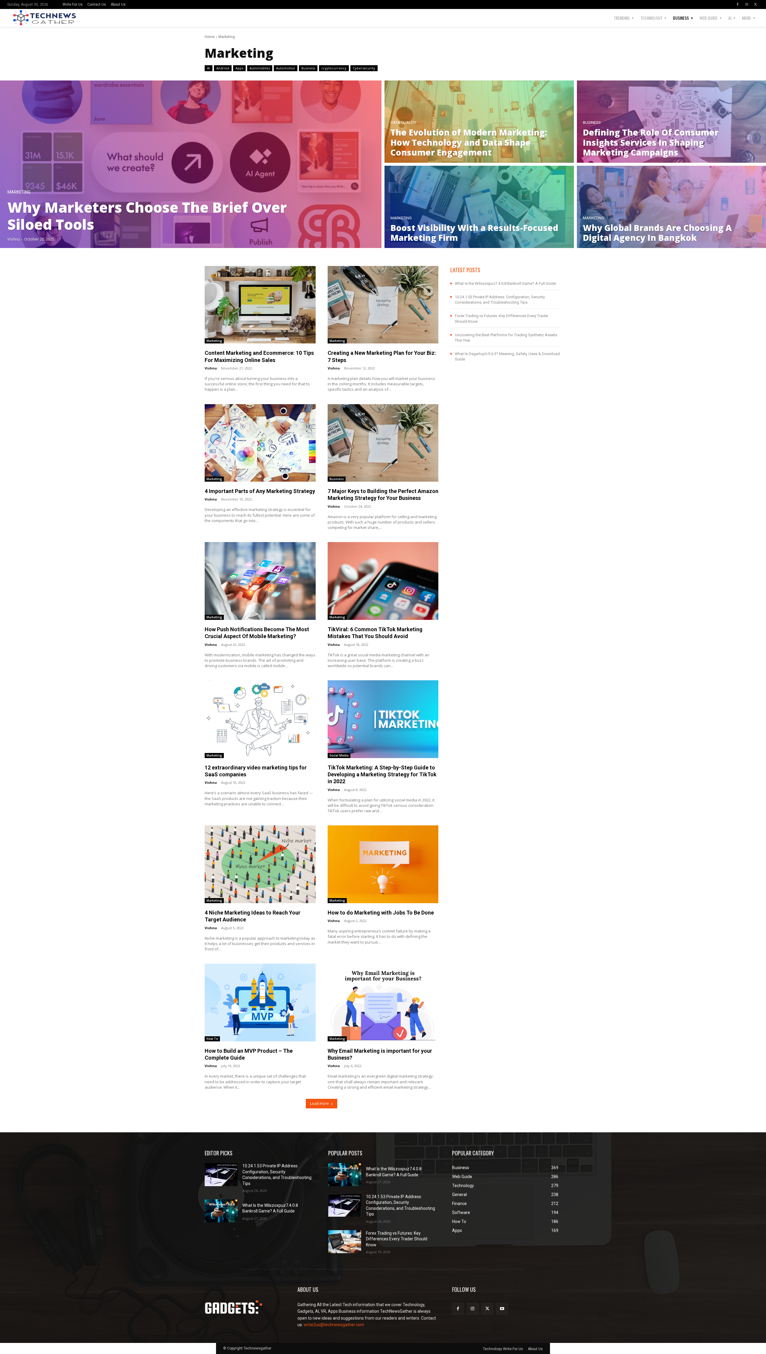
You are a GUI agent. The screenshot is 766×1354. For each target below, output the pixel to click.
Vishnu (211, 368)
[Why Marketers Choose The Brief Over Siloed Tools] (191, 164)
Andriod (222, 68)
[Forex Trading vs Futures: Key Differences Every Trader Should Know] (344, 1241)
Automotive (285, 68)
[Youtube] (502, 1309)
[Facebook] (737, 4)
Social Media (339, 755)
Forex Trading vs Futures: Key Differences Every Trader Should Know (396, 1239)
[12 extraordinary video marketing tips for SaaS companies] (260, 719)
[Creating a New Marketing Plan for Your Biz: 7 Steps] (383, 304)
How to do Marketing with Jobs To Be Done (381, 912)
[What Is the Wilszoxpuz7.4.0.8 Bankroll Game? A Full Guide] (221, 1210)
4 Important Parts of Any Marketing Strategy (260, 491)
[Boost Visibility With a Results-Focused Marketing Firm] (479, 207)
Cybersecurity (364, 68)
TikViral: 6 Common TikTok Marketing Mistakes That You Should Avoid (375, 632)
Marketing (19, 192)
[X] (755, 4)
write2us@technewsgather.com (334, 1324)
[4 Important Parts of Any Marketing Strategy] (260, 443)
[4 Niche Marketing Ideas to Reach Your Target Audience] (260, 864)
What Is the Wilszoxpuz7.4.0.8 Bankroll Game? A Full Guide (505, 283)
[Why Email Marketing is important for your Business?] (383, 1002)
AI (208, 68)
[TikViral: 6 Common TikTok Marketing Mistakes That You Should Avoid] (383, 581)
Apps (239, 68)
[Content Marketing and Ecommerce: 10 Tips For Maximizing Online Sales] (260, 304)
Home (210, 37)
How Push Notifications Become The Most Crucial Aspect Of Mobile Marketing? (257, 632)
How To (212, 1039)
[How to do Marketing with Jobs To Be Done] (383, 864)
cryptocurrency (333, 68)
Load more (319, 1103)
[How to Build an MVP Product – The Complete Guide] (260, 1002)
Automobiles (260, 68)
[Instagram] (746, 4)
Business (308, 68)
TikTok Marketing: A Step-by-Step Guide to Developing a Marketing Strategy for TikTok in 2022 (382, 774)
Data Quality (403, 122)
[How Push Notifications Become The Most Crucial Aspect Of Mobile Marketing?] (260, 581)
